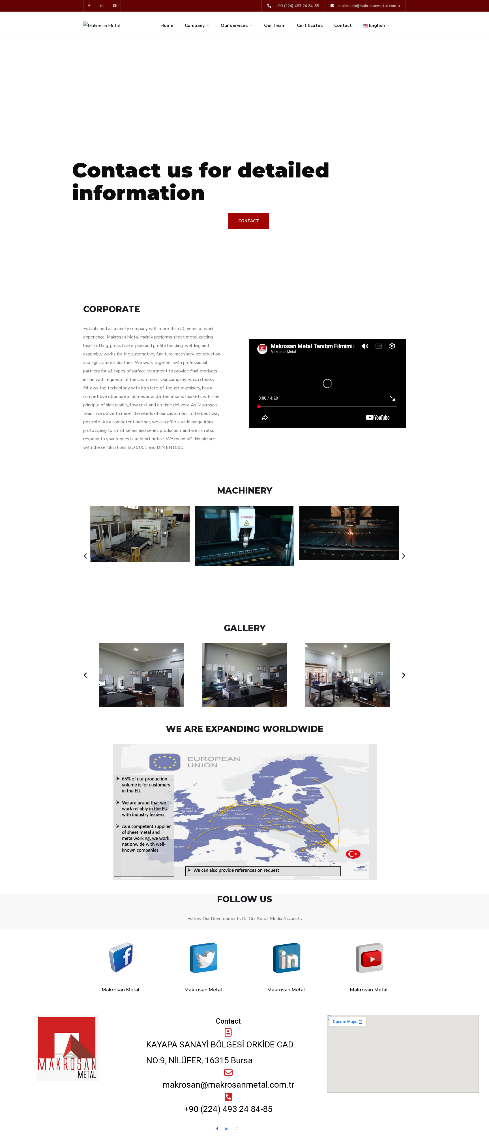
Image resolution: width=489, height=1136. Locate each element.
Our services (234, 25)
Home (166, 25)
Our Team (275, 25)
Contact (343, 25)
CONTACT (248, 221)
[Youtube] (115, 6)
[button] (85, 556)
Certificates (310, 25)
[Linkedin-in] (102, 6)
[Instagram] (236, 1128)
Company (195, 25)
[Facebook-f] (89, 6)
